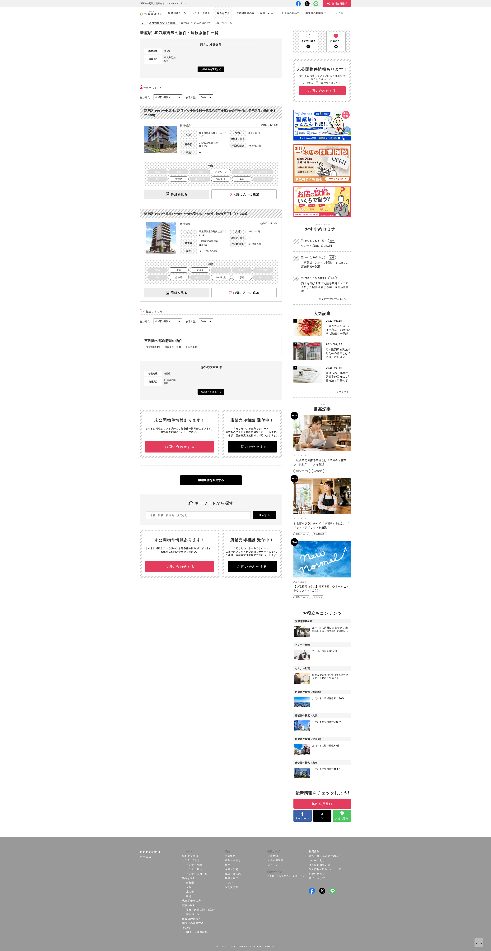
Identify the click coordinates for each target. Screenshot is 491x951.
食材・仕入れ (233, 873)
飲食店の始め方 (191, 918)
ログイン (272, 864)
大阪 (188, 887)
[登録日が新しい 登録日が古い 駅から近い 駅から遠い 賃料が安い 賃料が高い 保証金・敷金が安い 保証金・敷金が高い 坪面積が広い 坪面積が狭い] (167, 97)
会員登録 (272, 855)
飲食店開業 (319, 534)
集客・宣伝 (231, 878)
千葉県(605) (191, 347)
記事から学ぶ (189, 905)
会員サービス (274, 851)
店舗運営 (318, 471)
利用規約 (314, 851)
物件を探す (188, 878)
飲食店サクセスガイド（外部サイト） (286, 876)
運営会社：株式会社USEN (325, 855)
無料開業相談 (190, 855)
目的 (227, 851)
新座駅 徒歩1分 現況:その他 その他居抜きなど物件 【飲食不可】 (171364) (195, 214)
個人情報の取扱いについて (325, 869)
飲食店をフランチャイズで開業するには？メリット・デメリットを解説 (321, 525)
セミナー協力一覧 (197, 873)
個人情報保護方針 (319, 864)
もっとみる (342, 391)
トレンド (318, 597)
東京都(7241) (153, 347)
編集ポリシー (194, 914)
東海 (188, 896)
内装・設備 (231, 869)
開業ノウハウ (302, 471)
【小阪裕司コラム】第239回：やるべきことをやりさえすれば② (321, 588)
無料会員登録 (322, 804)
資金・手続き (233, 860)
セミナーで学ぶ (191, 860)
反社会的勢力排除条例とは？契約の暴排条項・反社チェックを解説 (320, 462)
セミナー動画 (194, 869)
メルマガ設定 (275, 860)
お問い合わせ (317, 873)
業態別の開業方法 (193, 923)
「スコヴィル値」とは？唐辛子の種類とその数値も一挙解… (338, 329)
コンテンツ (188, 851)
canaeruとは (317, 860)
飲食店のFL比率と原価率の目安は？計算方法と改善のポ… (338, 376)
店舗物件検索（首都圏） (163, 22)
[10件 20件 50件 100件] (206, 97)
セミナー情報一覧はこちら (334, 298)
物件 (227, 864)
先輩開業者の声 (191, 900)
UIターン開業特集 (197, 932)
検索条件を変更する (211, 69)
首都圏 (190, 882)
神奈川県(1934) (173, 347)
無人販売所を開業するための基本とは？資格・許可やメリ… (338, 353)
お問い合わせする (179, 447)
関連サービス (274, 871)
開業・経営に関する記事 (201, 909)
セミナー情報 (194, 864)
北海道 (190, 891)
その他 (186, 927)
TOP (143, 22)
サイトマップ (317, 878)
